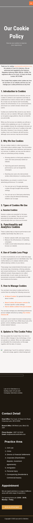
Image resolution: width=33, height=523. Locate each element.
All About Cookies (10, 296)
